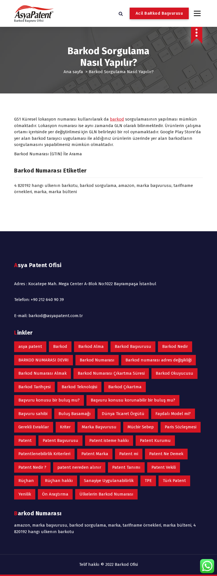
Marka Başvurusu (99, 426)
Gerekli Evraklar (33, 426)
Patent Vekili (163, 467)
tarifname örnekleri (142, 525)
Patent (25, 440)
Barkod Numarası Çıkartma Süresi (111, 373)
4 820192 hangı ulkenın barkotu (46, 185)
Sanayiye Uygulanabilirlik (109, 480)
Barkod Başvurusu (133, 346)
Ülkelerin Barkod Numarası (106, 494)
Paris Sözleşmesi (180, 426)
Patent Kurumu (155, 440)
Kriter (65, 426)
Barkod (60, 346)
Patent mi (128, 453)
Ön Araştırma (55, 494)
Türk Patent (174, 480)
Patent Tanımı (126, 467)
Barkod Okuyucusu (174, 373)
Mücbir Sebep (140, 426)
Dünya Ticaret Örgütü (123, 413)
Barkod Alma (91, 346)
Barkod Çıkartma (125, 386)
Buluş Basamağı (74, 413)
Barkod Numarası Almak (42, 373)
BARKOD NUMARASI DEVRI (43, 360)
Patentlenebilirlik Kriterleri (44, 453)
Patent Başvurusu (60, 440)
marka (40, 191)
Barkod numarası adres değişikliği (158, 360)
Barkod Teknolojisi (79, 386)
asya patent (30, 346)
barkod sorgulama (98, 185)
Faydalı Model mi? (173, 413)
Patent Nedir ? (32, 467)
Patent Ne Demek (166, 453)
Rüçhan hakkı (59, 480)
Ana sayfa (73, 71)
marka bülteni (63, 191)
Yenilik (24, 494)
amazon (126, 185)
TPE (148, 480)
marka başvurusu (154, 185)
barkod (117, 119)
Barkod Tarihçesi (34, 386)
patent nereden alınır (79, 467)
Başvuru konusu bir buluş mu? (49, 400)
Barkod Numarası (97, 360)
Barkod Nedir (175, 346)
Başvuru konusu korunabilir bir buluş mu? (133, 400)
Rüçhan (26, 480)
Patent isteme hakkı (109, 440)
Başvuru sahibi (32, 413)
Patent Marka (94, 453)
